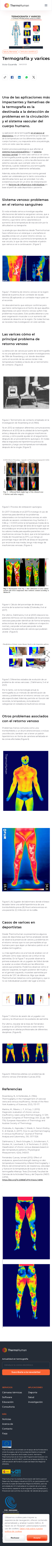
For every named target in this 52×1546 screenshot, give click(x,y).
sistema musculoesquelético (16, 152)
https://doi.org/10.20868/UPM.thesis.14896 (22, 1180)
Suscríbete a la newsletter (26, 1372)
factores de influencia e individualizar (27, 184)
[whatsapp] (26, 77)
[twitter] (34, 77)
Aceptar (37, 1538)
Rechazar (15, 1538)
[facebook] (12, 77)
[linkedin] (19, 77)
